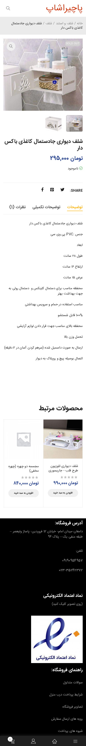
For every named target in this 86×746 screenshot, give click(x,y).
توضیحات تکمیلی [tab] (46, 207)
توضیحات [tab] (75, 207)
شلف (49, 23)
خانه (80, 23)
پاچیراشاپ (64, 8)
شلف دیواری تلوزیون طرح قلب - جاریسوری (63, 468)
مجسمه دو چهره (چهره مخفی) (23, 469)
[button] (11, 46)
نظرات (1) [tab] (17, 207)
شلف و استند (64, 23)
